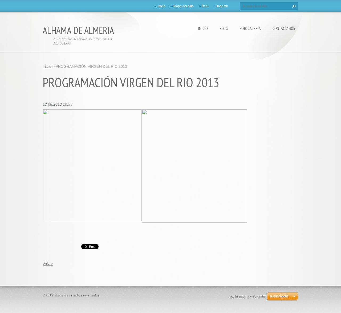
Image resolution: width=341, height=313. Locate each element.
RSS (205, 6)
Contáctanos (284, 28)
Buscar (293, 6)
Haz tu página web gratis (247, 296)
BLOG (224, 28)
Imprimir (222, 6)
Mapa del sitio (183, 6)
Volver (48, 264)
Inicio (203, 28)
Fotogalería (250, 28)
